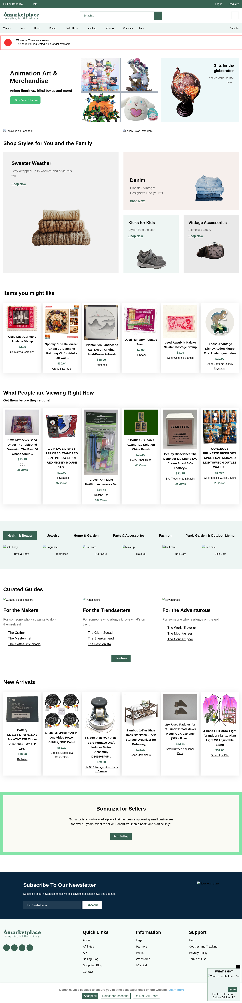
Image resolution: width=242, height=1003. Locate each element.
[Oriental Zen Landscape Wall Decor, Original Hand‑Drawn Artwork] (101, 338)
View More (121, 658)
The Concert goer (180, 639)
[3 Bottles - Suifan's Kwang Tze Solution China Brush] (141, 456)
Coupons (128, 28)
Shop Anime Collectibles (27, 100)
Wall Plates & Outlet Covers (220, 477)
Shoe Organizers (141, 755)
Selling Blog (90, 959)
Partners (141, 946)
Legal (139, 940)
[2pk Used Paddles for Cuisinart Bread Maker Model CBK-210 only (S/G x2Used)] (180, 733)
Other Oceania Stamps (180, 357)
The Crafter (16, 632)
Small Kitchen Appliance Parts (180, 751)
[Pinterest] (22, 947)
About (87, 940)
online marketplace (101, 819)
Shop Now (19, 184)
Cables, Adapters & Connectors (62, 755)
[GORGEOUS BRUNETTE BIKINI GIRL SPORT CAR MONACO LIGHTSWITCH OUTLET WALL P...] (220, 456)
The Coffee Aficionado (24, 644)
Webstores (143, 959)
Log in (218, 4)
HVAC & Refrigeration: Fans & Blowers (101, 769)
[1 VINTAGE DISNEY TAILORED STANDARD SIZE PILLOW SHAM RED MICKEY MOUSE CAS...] (62, 456)
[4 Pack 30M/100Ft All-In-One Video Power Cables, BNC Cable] (62, 733)
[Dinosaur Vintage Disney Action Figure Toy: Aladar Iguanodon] (220, 338)
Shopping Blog (92, 965)
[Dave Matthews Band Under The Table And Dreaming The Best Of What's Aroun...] (22, 456)
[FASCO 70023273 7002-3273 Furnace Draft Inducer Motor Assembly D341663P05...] (101, 733)
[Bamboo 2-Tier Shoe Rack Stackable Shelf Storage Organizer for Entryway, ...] (141, 733)
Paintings (101, 364)
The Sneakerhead (101, 638)
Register (234, 4)
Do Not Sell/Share (146, 996)
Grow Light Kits (220, 755)
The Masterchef (19, 638)
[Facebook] (6, 947)
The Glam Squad (100, 632)
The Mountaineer (179, 633)
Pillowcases (62, 477)
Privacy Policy (198, 952)
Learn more (176, 989)
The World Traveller (181, 627)
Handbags (92, 28)
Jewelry (110, 28)
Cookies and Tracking (203, 946)
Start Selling (121, 836)
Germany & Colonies (22, 352)
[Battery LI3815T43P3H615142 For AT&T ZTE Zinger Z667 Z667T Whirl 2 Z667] (22, 733)
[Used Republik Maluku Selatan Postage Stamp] (180, 338)
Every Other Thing (140, 460)
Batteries (22, 759)
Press (140, 952)
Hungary (141, 355)
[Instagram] (30, 947)
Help (34, 4)
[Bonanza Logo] (21, 16)
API (85, 952)
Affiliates (88, 946)
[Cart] (235, 15)
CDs (22, 464)
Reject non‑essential (115, 996)
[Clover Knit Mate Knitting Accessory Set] (101, 456)
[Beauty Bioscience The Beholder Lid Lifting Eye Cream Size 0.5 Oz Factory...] (180, 456)
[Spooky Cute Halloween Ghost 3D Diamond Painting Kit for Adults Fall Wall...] (62, 338)
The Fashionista (99, 644)
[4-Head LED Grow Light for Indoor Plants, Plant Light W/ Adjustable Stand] (220, 733)
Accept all (90, 996)
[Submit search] (158, 16)
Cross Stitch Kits (61, 368)
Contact (88, 971)
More (142, 28)
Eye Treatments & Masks (180, 478)
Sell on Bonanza (13, 4)
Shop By (234, 28)
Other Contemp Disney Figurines (219, 366)
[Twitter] (14, 947)
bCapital (141, 965)
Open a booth (139, 824)
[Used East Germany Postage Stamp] (22, 338)
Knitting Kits (101, 495)
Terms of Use (197, 959)
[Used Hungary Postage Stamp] (141, 338)
